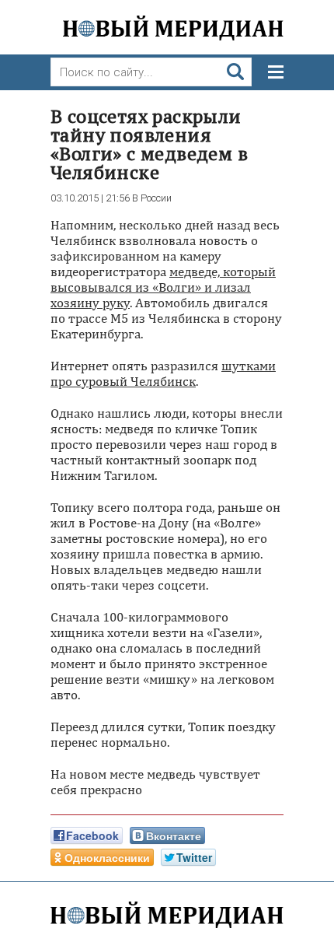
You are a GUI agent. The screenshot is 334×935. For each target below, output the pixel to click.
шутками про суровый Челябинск (163, 373)
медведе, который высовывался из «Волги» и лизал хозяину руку (163, 287)
